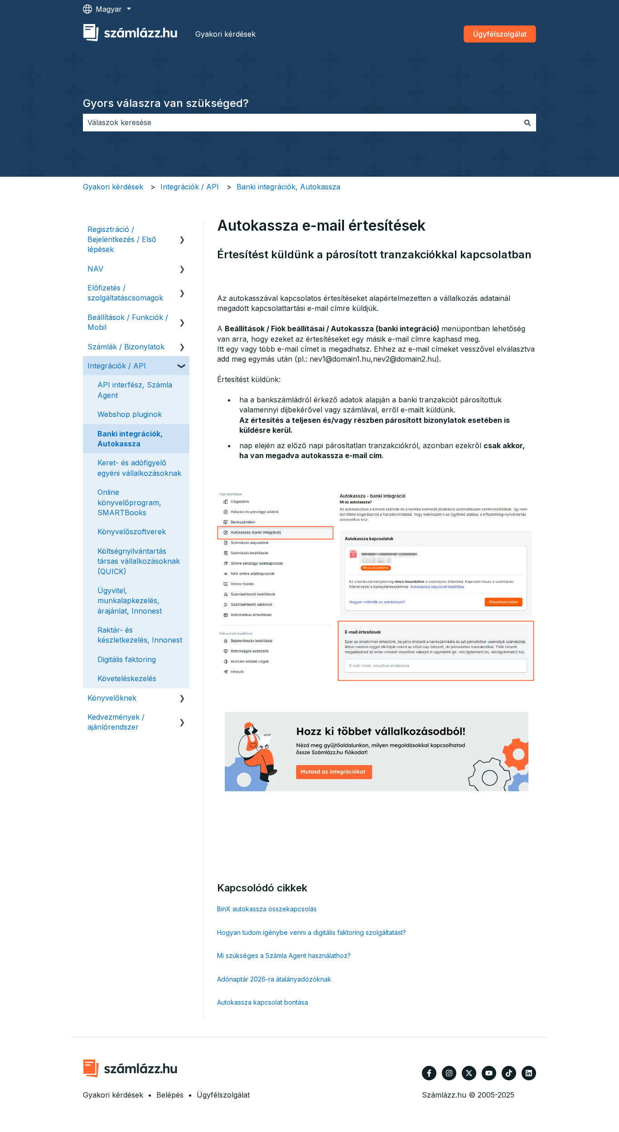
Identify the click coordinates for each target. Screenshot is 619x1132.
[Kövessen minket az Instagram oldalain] (449, 1073)
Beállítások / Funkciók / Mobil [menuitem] (127, 322)
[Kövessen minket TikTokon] (509, 1073)
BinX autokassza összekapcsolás (267, 909)
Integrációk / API (189, 186)
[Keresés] (527, 122)
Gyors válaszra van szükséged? (166, 103)
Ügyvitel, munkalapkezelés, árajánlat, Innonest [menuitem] (129, 600)
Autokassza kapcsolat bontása (262, 1002)
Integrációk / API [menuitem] (116, 365)
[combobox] (301, 122)
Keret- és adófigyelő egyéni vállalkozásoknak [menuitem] (139, 467)
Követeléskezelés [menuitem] (126, 678)
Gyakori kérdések (225, 34)
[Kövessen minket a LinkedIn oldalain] (529, 1073)
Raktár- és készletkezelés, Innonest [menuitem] (139, 634)
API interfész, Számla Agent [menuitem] (134, 389)
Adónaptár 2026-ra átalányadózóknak (274, 979)
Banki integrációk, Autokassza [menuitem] (130, 438)
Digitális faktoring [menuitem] (126, 659)
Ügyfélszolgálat (500, 34)
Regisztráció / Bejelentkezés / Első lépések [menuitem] (121, 239)
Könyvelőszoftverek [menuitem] (131, 531)
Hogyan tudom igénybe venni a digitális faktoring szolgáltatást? (311, 932)
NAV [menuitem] (95, 268)
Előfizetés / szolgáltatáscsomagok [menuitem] (125, 292)
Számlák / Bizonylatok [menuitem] (125, 346)
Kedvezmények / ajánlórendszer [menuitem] (116, 721)
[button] (182, 230)
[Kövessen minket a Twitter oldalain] (469, 1073)
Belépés (170, 1094)
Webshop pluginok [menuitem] (129, 414)
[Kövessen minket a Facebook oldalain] (429, 1073)
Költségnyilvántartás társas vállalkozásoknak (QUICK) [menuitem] (138, 561)
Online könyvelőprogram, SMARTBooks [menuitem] (129, 502)
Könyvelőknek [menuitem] (111, 697)
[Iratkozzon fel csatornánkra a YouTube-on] (489, 1073)
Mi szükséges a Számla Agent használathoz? (284, 955)
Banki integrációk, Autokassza (288, 186)
